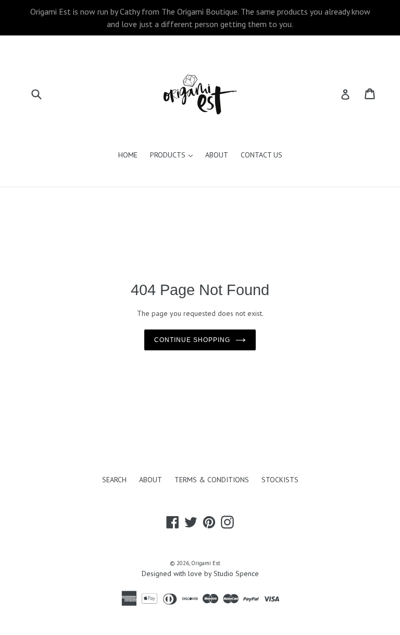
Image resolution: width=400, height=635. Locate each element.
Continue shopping (192, 340)
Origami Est (205, 563)
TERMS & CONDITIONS (211, 479)
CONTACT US (261, 155)
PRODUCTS (174, 155)
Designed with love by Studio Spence (200, 573)
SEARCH (114, 479)
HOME (128, 155)
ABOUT (216, 155)
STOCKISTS (279, 479)
